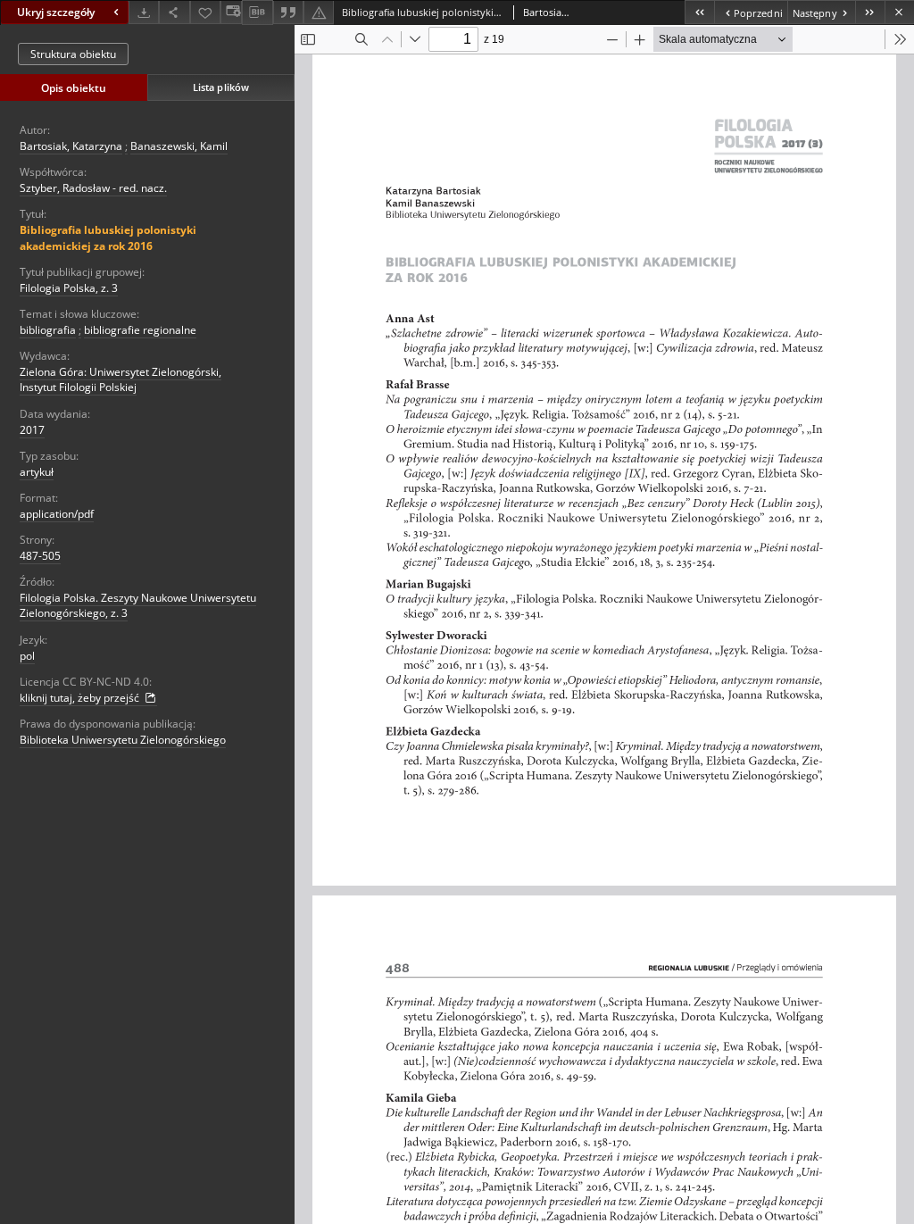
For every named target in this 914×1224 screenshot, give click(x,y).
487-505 (40, 555)
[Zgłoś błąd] (318, 12)
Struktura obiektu (73, 54)
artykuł (37, 471)
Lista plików (221, 87)
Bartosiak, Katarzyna (71, 146)
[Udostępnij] (174, 12)
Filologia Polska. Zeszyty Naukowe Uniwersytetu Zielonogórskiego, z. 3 (138, 605)
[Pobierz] (144, 12)
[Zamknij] (899, 12)
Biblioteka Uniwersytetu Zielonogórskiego (123, 739)
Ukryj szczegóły (56, 12)
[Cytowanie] (288, 12)
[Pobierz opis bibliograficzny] (257, 12)
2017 (32, 429)
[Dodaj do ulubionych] (205, 12)
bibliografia (48, 329)
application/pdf (57, 513)
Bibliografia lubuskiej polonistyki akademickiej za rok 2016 (108, 237)
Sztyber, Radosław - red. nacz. (93, 188)
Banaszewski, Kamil (179, 146)
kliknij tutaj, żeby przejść (81, 697)
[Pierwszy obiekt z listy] (699, 12)
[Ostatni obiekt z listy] (870, 12)
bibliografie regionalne (140, 329)
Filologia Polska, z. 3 (69, 288)
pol (27, 655)
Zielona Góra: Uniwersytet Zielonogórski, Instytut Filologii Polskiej (120, 379)
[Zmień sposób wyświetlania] (231, 12)
